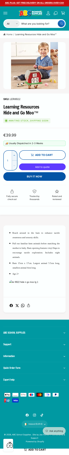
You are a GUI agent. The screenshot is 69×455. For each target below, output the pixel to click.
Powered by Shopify (35, 441)
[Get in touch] (55, 13)
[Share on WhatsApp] (23, 306)
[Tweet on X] (17, 306)
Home (9, 34)
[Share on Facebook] (11, 306)
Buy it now (34, 176)
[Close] (10, 442)
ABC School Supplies (21, 434)
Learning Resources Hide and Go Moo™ (36, 34)
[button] (5, 13)
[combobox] (43, 23)
